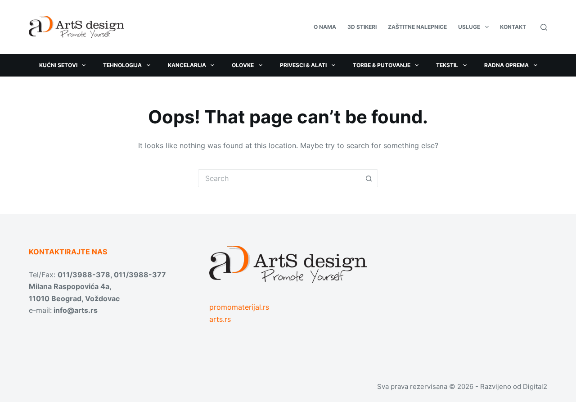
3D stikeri (362, 26)
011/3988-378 (84, 274)
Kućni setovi (58, 65)
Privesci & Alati (303, 65)
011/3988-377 (140, 274)
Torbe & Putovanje (381, 65)
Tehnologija (122, 65)
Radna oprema (506, 65)
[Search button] (369, 178)
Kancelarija (187, 65)
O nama (325, 26)
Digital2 (535, 386)
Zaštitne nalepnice (417, 26)
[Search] (543, 27)
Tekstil (447, 65)
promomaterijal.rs (239, 307)
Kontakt (513, 26)
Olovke (243, 65)
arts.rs (220, 319)
